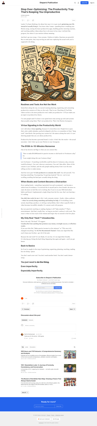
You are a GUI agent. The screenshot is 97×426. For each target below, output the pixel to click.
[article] (48, 356)
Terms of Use (56, 291)
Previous (26, 309)
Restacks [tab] (31, 320)
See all (24, 392)
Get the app (56, 419)
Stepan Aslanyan (25, 15)
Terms (52, 415)
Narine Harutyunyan (29, 334)
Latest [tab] (26, 347)
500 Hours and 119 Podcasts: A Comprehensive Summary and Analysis (41, 352)
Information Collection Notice (48, 292)
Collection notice (59, 415)
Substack (41, 422)
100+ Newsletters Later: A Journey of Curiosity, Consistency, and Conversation (37, 366)
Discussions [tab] (32, 347)
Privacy (48, 415)
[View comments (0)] (36, 361)
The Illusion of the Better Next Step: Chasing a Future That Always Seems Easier (41, 380)
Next (71, 309)
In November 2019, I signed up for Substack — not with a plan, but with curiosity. (40, 369)
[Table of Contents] (2, 213)
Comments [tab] (24, 320)
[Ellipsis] (75, 334)
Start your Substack (44, 419)
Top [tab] (23, 347)
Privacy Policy (60, 292)
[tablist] (27, 320)
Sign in (92, 2)
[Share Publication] (78, 2)
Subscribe (84, 2)
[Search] (75, 2)
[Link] (19, 104)
